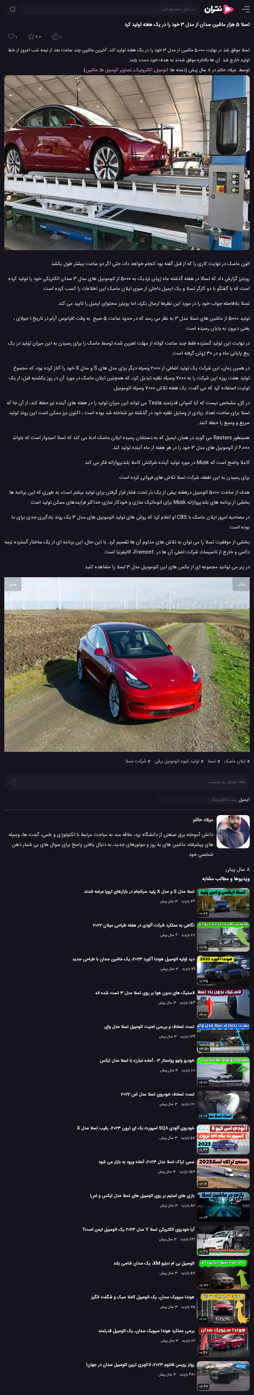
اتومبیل (161, 70)
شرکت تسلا (135, 761)
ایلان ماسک (235, 761)
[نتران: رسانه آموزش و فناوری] (218, 9)
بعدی (13, 584)
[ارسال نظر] (12, 781)
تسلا (212, 761)
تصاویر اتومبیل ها (116, 70)
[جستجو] (12, 9)
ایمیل (244, 800)
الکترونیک (143, 70)
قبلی (241, 584)
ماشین (92, 70)
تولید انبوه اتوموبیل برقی (176, 761)
